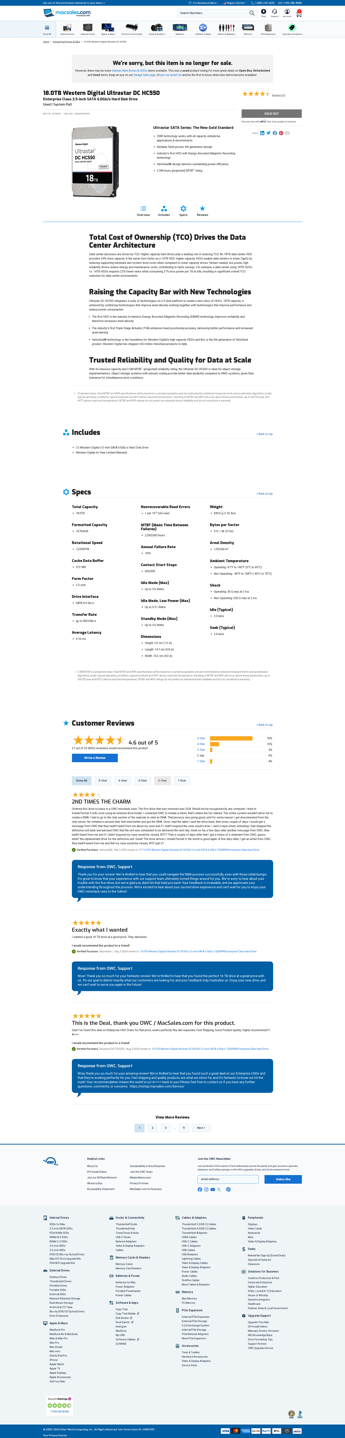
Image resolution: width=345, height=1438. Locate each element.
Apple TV (55, 1368)
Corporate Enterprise (260, 1282)
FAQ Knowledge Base (260, 1335)
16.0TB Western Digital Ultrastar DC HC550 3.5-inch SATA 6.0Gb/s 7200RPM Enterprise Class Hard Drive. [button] (198, 951)
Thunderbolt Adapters (194, 1232)
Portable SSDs (58, 1289)
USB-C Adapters (191, 1245)
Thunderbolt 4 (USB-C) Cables (199, 1228)
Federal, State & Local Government (268, 1308)
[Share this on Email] (288, 133)
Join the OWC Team (141, 1171)
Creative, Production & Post (263, 1278)
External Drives (60, 1270)
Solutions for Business (263, 1271)
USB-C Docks (123, 1237)
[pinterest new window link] (228, 1189)
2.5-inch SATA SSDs (61, 1228)
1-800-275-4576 (264, 2)
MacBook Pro (57, 1329)
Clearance (254, 1264)
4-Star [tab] (122, 780)
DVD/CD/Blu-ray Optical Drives (67, 1254)
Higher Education (257, 1286)
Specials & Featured (259, 1259)
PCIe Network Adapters (195, 1334)
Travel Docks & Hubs (127, 1232)
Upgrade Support (259, 1315)
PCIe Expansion (192, 1310)
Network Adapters (126, 1241)
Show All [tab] (81, 780)
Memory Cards (124, 1264)
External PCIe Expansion (196, 1316)
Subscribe (283, 1179)
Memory (187, 1292)
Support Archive (257, 1343)
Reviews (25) (278, 95)
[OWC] (67, 13)
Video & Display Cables (195, 1263)
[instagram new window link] (206, 1189)
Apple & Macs (59, 1323)
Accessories (190, 1346)
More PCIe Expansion (194, 1338)
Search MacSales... (192, 13)
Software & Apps (127, 1302)
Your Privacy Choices (55, 1435)
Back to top (266, 434)
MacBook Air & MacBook (64, 1334)
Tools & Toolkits (191, 1352)
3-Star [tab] (142, 780)
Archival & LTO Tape (61, 1307)
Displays (252, 1224)
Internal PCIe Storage (194, 1329)
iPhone (54, 1359)
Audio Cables (189, 1275)
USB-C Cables (190, 1241)
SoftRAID (121, 1343)
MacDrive (121, 1330)
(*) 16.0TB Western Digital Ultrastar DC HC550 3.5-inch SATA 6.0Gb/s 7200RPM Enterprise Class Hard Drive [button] (199, 849)
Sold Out (271, 114)
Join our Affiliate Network (102, 1177)
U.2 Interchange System (195, 1325)
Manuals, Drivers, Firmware (263, 1330)
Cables (120, 1250)
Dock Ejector (123, 1322)
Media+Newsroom (140, 1177)
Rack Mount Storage (61, 1302)
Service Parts (189, 1365)
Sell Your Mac (57, 1381)
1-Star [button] (201, 761)
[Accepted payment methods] (261, 1431)
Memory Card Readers (129, 1268)
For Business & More (205, 2)
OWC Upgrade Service (260, 1348)
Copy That (122, 1309)
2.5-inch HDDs (57, 1250)
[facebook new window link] (199, 1189)
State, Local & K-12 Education (265, 1291)
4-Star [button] (201, 744)
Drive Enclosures (59, 1315)
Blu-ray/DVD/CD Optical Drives (67, 1311)
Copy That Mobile (126, 1313)
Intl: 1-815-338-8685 (290, 2)
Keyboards (254, 1232)
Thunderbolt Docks (126, 1224)
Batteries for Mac (126, 1282)
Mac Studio (56, 1347)
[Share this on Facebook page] (276, 133)
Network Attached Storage (65, 1298)
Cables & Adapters (194, 1217)
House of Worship (258, 1295)
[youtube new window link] (212, 1189)
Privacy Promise (139, 1183)
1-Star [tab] (182, 780)
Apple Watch (57, 1364)
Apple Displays (58, 1372)
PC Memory (188, 1302)
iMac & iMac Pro (59, 1338)
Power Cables (124, 1295)
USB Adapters (190, 1254)
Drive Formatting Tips (260, 1339)
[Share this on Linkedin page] (263, 133)
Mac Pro (54, 1342)
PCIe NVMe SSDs (59, 1232)
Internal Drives (59, 1217)
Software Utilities (126, 1339)
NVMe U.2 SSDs (58, 1241)
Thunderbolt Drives (61, 1281)
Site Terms (124, 1429)
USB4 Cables (189, 1237)
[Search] (252, 13)
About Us (92, 1166)
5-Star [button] (201, 738)
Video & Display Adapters (130, 1245)
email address (210, 1179)
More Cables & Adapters (196, 1284)
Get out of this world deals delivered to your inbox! (74, 2)
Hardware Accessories (195, 1356)
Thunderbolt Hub (125, 1228)
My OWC (120, 1335)
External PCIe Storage (194, 1321)
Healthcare (254, 1303)
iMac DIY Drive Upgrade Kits (65, 1258)
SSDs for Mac (57, 1224)
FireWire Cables (190, 1280)
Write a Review (94, 758)
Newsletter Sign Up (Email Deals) (267, 1255)
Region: (235, 2)
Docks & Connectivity (130, 1217)
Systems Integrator (259, 1299)
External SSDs (58, 1294)
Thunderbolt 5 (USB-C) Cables (199, 1224)
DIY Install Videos (97, 1171)
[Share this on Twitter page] (269, 133)
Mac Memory (189, 1298)
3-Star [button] (201, 749)
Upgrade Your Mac (258, 1322)
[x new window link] (219, 1189)
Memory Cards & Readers (133, 1257)
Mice (250, 1237)
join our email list (171, 75)
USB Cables (188, 1250)
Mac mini (55, 1351)
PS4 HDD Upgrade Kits (62, 1263)
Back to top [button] (266, 725)
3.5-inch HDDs (57, 1245)
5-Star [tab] (102, 780)
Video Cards (255, 1228)
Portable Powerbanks (128, 1291)
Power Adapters (125, 1286)
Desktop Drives (58, 1277)
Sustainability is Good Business (147, 1166)
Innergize (121, 1326)
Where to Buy (94, 1183)
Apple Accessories (60, 1377)
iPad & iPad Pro (58, 1355)
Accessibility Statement (100, 1189)
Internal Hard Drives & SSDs (129, 70)
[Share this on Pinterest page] (282, 133)
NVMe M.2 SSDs (59, 1237)
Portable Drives (58, 1285)
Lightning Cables (191, 1258)
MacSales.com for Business (146, 1189)
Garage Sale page (145, 75)
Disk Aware (122, 1317)
